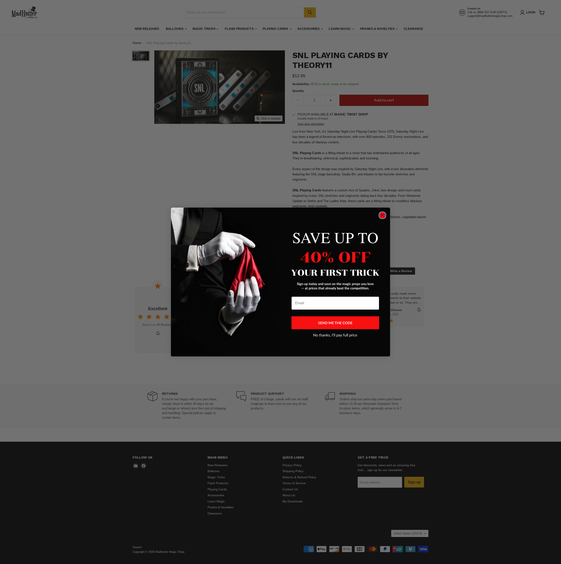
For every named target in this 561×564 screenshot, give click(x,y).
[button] (335, 322)
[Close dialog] (382, 215)
